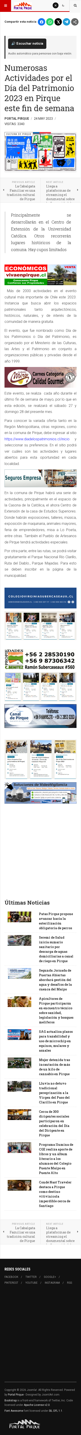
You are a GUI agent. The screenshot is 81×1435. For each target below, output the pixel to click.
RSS (69, 1282)
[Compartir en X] (58, 22)
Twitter (31, 1277)
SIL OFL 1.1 (55, 1410)
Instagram (52, 1282)
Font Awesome (13, 1410)
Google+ (50, 1277)
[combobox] (75, 5)
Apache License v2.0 (37, 1405)
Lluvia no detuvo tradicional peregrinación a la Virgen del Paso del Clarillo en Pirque (54, 1092)
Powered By (24, 1424)
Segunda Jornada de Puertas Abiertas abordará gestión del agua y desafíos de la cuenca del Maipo (55, 979)
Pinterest (11, 1282)
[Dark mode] (63, 5)
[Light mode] (55, 5)
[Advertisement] (40, 852)
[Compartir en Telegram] (66, 22)
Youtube (31, 1282)
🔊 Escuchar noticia (27, 43)
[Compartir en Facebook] (41, 22)
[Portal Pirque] (23, 5)
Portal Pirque (16, 1394)
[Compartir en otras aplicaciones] (75, 22)
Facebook (11, 1277)
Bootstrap (10, 1400)
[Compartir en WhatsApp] (50, 22)
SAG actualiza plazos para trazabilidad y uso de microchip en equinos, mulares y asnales (56, 1041)
